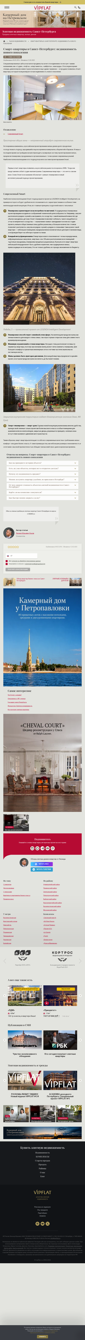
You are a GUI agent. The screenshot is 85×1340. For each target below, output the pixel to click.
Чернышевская (8, 936)
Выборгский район (49, 899)
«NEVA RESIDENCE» (52, 1010)
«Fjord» (45, 936)
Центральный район (50, 892)
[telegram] (42, 848)
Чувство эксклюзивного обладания (60, 1055)
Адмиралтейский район (51, 884)
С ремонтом (7, 884)
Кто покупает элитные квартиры (18, 710)
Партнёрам (42, 1213)
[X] (48, 1224)
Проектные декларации (74, 1246)
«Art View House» (48, 921)
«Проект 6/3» (47, 929)
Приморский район (50, 888)
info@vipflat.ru (55, 1238)
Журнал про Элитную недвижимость (20, 706)
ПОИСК (43, 1216)
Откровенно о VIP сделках (16, 699)
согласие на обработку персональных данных (26, 561)
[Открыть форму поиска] (75, 7)
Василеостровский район (52, 906)
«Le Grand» (47, 932)
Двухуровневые (8, 888)
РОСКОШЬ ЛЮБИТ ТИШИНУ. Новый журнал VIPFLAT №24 (60, 1095)
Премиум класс (8, 899)
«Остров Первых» (49, 925)
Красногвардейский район (52, 903)
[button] (6, 7)
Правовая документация (56, 1246)
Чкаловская (7, 940)
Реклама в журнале (42, 1207)
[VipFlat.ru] (42, 7)
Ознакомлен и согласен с (27, 564)
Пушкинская (7, 932)
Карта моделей (18, 1248)
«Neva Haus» (14, 1010)
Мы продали (42, 1210)
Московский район (50, 910)
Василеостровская (9, 918)
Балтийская (7, 943)
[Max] (37, 848)
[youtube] (48, 848)
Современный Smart (15, 134)
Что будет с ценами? (15, 695)
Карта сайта (8, 1248)
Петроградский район (51, 895)
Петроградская (8, 929)
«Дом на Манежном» (50, 943)
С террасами (7, 892)
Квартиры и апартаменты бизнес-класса (16, 895)
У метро (7, 914)
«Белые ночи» (48, 940)
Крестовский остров (10, 921)
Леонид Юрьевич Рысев (25, 533)
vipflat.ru (39, 1260)
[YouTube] (42, 1224)
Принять (42, 1336)
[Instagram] (32, 848)
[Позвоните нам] (79, 7)
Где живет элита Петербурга (17, 702)
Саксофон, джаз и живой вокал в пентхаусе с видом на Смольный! (24, 1095)
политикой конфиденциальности (35, 564)
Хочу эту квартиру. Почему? (25, 1054)
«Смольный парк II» (49, 918)
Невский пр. (7, 925)
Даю (25, 561)
